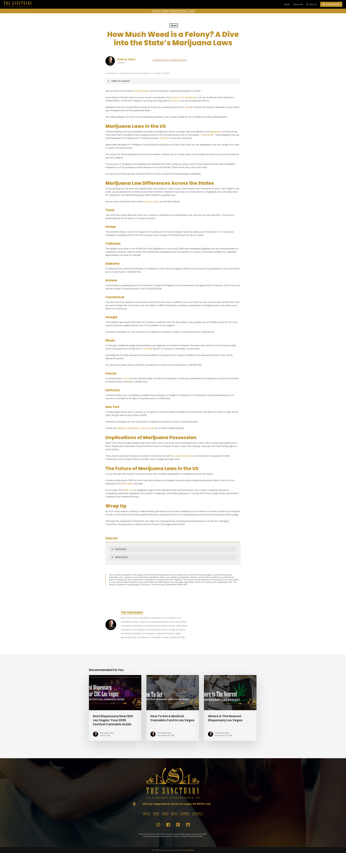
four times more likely (181, 455)
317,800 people (141, 90)
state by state (151, 201)
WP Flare (190, 850)
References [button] (121, 557)
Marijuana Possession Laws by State (135, 428)
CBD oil (126, 378)
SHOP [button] (156, 813)
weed (187, 107)
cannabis (148, 348)
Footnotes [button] (120, 549)
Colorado (164, 138)
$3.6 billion (127, 483)
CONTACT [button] (197, 813)
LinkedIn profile (177, 637)
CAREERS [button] (184, 813)
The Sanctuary (132, 612)
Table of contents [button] (120, 81)
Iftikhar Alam (126, 59)
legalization (216, 131)
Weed (174, 25)
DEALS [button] (165, 813)
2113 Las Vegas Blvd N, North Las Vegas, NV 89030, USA (177, 804)
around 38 (207, 134)
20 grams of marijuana (183, 97)
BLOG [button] (174, 813)
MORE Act (128, 490)
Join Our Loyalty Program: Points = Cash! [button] (173, 10)
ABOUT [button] (146, 813)
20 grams (175, 100)
